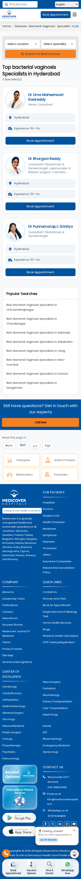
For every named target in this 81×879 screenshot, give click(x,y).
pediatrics (49, 688)
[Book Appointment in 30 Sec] (74, 853)
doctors (48, 509)
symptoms (50, 535)
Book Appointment (55, 15)
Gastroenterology (13, 706)
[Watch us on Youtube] (74, 824)
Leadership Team (13, 599)
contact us (50, 592)
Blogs (46, 629)
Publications (10, 605)
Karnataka (61, 474)
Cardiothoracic (12, 693)
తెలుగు (9, 445)
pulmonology (10, 758)
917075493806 (57, 816)
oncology (8, 719)
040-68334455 (57, 787)
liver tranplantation (55, 708)
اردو (35, 445)
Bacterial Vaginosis (42, 26)
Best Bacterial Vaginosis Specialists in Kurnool (37, 374)
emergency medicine (56, 745)
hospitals (49, 502)
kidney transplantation (57, 701)
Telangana (23, 460)
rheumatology (52, 739)
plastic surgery (11, 732)
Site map (7, 655)
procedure (50, 548)
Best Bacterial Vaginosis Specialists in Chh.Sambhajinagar (32, 307)
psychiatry (8, 752)
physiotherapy (11, 745)
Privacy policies (12, 649)
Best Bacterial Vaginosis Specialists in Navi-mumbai (35, 362)
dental (47, 726)
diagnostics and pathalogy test (60, 614)
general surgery (12, 713)
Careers (7, 612)
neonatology (51, 695)
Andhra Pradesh (64, 460)
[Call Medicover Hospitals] (6, 853)
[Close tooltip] (74, 830)
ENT (45, 732)
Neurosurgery (52, 682)
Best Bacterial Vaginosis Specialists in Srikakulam (39, 342)
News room (10, 618)
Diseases (21, 26)
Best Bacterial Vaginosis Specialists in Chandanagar (32, 321)
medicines (49, 529)
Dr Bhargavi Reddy (44, 158)
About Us (8, 592)
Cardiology (9, 686)
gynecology (50, 752)
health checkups (54, 522)
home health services (57, 623)
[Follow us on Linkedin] (60, 824)
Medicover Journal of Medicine (16, 633)
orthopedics (10, 700)
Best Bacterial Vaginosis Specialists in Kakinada (38, 333)
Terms (6, 642)
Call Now (40, 422)
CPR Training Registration (59, 642)
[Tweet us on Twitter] (52, 824)
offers (47, 555)
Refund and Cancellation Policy (59, 570)
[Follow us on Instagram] (67, 824)
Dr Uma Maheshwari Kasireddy (46, 97)
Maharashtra (24, 474)
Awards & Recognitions (17, 662)
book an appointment (57, 605)
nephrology (50, 714)
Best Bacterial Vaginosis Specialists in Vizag (35, 351)
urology (7, 739)
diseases (49, 541)
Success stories (12, 625)
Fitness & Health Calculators (60, 636)
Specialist (63, 26)
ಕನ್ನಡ (47, 445)
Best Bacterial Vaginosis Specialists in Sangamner (32, 385)
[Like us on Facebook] (45, 824)
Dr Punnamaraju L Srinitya (50, 226)
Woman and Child (54, 599)
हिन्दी (23, 445)
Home (7, 26)
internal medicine (13, 726)
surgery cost (51, 515)
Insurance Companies (57, 561)
